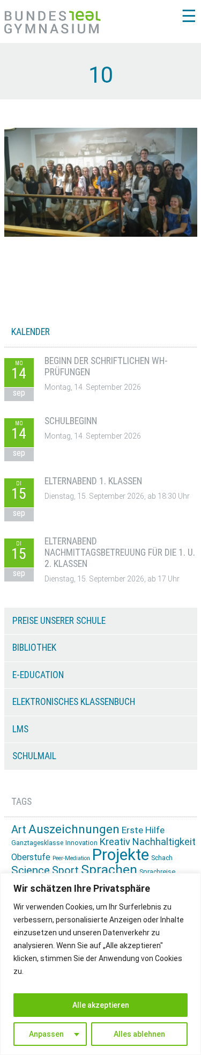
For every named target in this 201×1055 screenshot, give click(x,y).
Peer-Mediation (71, 858)
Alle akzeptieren (100, 1005)
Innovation (81, 843)
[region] (100, 964)
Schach (162, 858)
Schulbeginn (70, 421)
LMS (20, 729)
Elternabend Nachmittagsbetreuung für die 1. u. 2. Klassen (119, 553)
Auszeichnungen (74, 829)
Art (18, 829)
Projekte (120, 855)
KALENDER (30, 331)
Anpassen (46, 1034)
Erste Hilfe (143, 830)
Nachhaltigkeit (164, 841)
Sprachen (109, 869)
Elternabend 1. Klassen (93, 481)
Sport (65, 870)
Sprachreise (157, 872)
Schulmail (34, 756)
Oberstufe (30, 857)
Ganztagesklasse (37, 843)
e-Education (38, 675)
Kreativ (115, 841)
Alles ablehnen (139, 1034)
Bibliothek (34, 647)
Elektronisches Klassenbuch (73, 701)
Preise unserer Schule (59, 620)
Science (30, 870)
